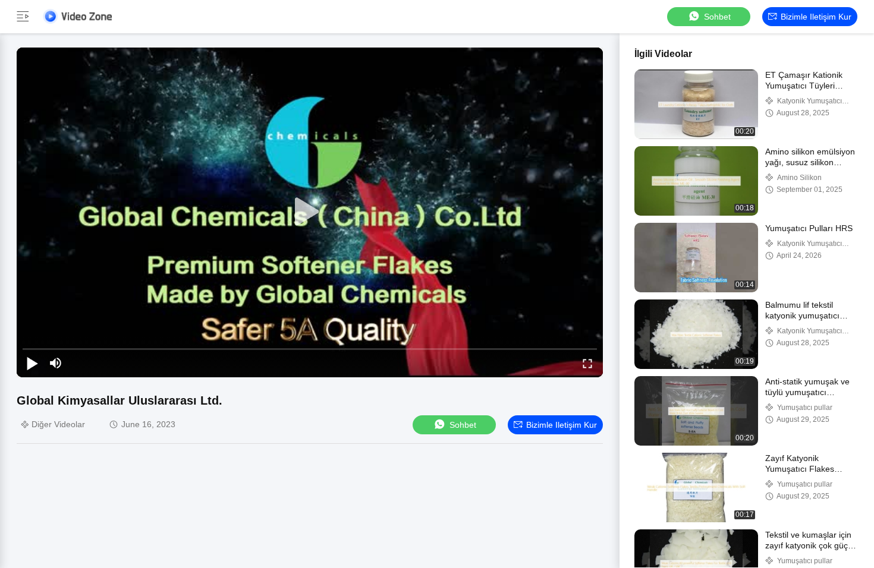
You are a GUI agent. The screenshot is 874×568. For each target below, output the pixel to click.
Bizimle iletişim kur (816, 16)
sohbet (717, 16)
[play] (310, 212)
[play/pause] (32, 363)
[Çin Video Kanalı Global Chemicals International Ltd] (77, 16)
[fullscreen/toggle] (587, 363)
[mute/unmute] (56, 363)
